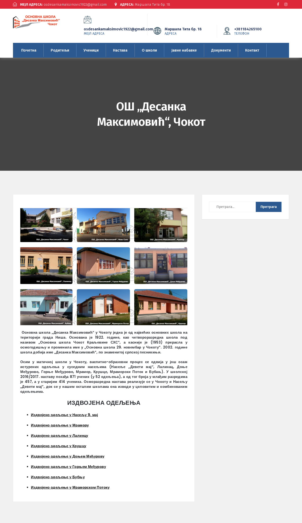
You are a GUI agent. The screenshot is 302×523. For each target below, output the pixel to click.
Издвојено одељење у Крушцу (58, 445)
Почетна (28, 50)
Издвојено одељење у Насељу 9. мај (64, 414)
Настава (120, 50)
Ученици (91, 50)
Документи (221, 50)
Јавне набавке (184, 50)
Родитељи (60, 50)
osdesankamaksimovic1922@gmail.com (63, 4)
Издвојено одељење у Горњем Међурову (68, 466)
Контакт (252, 50)
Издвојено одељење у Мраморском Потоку (70, 487)
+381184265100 (248, 31)
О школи (149, 50)
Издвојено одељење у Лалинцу (59, 435)
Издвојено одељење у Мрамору (60, 425)
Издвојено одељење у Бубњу (58, 476)
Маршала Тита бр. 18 (145, 4)
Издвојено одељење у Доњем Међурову (68, 456)
